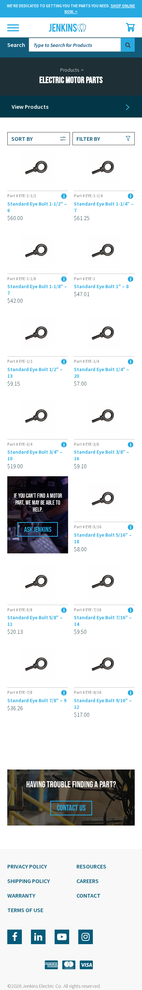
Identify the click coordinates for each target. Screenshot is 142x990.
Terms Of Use (25, 910)
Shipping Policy (28, 880)
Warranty (21, 895)
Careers (87, 880)
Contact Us (71, 808)
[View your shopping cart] (128, 27)
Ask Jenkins (37, 529)
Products (69, 70)
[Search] (128, 45)
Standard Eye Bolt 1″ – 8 (101, 286)
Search (16, 44)
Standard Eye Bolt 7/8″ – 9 (36, 700)
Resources (91, 866)
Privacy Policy (27, 866)
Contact (88, 895)
